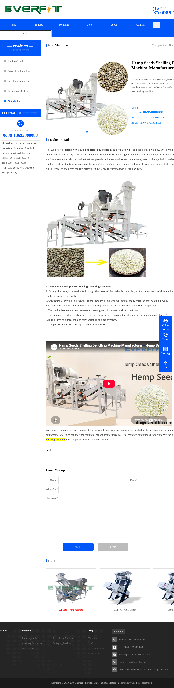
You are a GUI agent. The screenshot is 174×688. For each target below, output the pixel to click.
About (114, 24)
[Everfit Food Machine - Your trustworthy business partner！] (32, 9)
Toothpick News (96, 648)
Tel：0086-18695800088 (131, 647)
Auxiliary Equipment (19, 81)
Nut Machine (15, 101)
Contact (140, 24)
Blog (89, 24)
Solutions (64, 24)
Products (38, 24)
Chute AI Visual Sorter (125, 609)
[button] (87, 132)
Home (13, 24)
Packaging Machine (18, 91)
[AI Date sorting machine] (71, 587)
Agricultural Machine (19, 71)
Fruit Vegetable (16, 61)
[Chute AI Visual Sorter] (125, 587)
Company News (95, 653)
